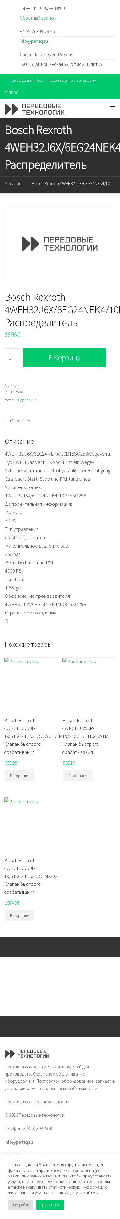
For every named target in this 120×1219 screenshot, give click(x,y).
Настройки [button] (20, 1205)
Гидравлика (27, 400)
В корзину (64, 357)
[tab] (20, 420)
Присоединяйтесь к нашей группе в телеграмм (52, 80)
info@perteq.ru (34, 41)
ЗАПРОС (11, 92)
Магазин (13, 183)
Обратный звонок (38, 18)
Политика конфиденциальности (37, 1102)
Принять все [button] (50, 1205)
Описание (20, 421)
